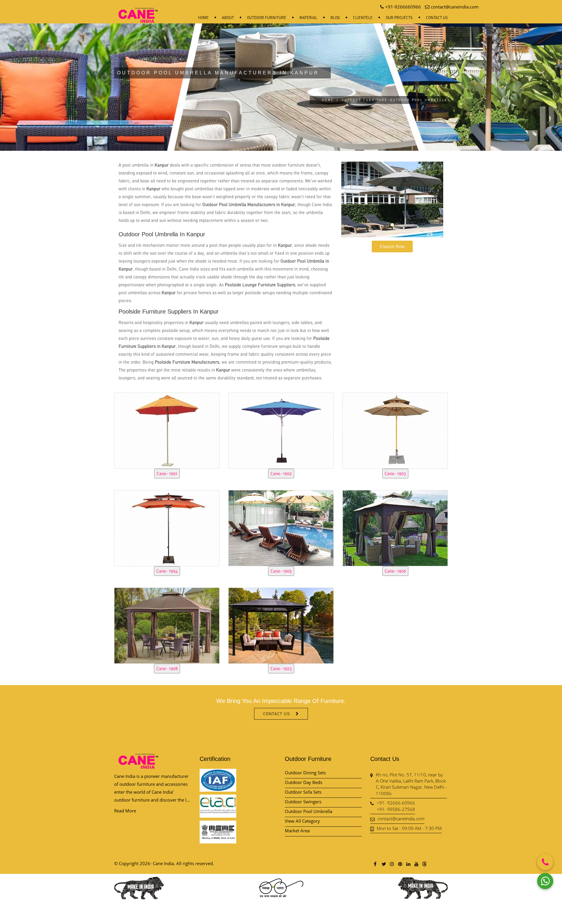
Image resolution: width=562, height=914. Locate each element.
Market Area (297, 830)
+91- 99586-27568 (396, 809)
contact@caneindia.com (401, 818)
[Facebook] (375, 864)
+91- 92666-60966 (396, 803)
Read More (125, 811)
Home (203, 17)
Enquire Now (392, 246)
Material (308, 17)
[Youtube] (416, 864)
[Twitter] (383, 864)
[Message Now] (545, 881)
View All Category (302, 821)
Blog (335, 17)
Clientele (363, 17)
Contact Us (437, 17)
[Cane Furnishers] (138, 10)
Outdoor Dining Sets (305, 773)
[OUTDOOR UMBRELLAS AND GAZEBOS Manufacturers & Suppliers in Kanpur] (167, 429)
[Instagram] (392, 864)
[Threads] (424, 864)
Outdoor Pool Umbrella (308, 811)
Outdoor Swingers (303, 802)
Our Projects (399, 17)
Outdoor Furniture (266, 17)
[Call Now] (545, 862)
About (228, 17)
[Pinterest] (400, 864)
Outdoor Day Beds (303, 782)
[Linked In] (408, 864)
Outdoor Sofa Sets (303, 792)
